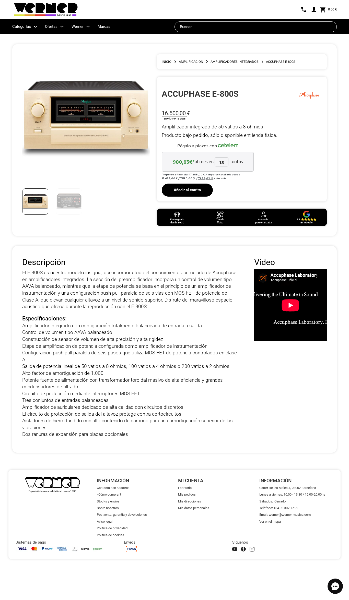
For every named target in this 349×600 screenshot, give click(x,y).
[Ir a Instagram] (252, 549)
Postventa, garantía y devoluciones (122, 515)
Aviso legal (104, 521)
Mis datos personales (193, 508)
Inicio (166, 62)
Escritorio (185, 488)
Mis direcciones (189, 501)
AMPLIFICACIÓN (191, 62)
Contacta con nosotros (113, 488)
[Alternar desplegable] (35, 27)
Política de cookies (110, 535)
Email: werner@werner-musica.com (285, 515)
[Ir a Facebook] (243, 549)
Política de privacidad (112, 528)
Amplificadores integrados (235, 62)
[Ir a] (309, 94)
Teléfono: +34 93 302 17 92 (278, 508)
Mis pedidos (187, 494)
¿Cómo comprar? (109, 494)
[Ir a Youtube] (234, 549)
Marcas (104, 26)
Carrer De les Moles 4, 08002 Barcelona (287, 488)
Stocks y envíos (108, 501)
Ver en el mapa (270, 521)
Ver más (221, 178)
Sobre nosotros (108, 508)
